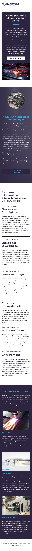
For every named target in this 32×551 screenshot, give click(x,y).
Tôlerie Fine (7, 433)
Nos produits (7, 473)
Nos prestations (9, 517)
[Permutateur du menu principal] (28, 4)
